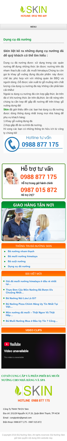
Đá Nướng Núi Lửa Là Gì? (21, 298)
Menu (33, 27)
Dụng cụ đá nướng (19, 266)
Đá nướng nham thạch (21, 251)
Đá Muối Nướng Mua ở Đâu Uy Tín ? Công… (32, 321)
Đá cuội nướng (17, 261)
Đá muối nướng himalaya (22, 256)
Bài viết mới (33, 273)
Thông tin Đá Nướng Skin (33, 245)
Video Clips (33, 330)
